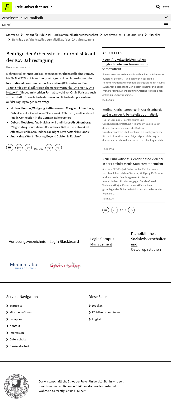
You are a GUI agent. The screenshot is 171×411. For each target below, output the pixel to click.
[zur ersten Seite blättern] (19, 148)
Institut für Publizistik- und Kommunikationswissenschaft (61, 35)
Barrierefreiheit (19, 346)
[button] (105, 210)
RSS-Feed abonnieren (106, 312)
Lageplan (16, 319)
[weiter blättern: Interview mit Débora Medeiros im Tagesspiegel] (49, 148)
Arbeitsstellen (113, 35)
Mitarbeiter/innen (21, 312)
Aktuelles (154, 35)
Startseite (12, 35)
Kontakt (15, 326)
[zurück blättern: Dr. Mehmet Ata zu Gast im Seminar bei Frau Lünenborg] (28, 148)
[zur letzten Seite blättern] (58, 148)
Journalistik (135, 35)
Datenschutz (18, 339)
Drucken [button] (97, 306)
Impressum (17, 333)
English (97, 319)
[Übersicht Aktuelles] (9, 148)
